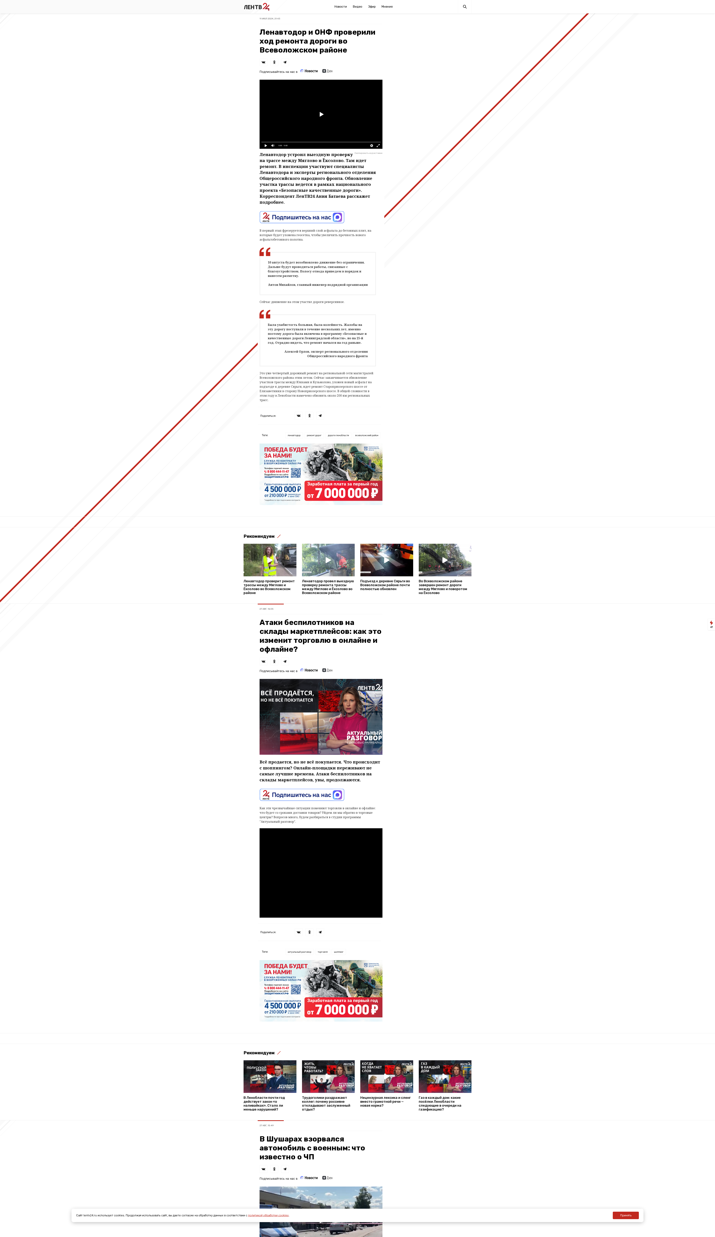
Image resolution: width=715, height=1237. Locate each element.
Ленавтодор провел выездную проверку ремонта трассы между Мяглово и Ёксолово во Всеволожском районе (328, 587)
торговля (323, 951)
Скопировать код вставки (368, 153)
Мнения (387, 6)
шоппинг (339, 951)
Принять (626, 1215)
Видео (357, 6)
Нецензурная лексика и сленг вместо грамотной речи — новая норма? (385, 1102)
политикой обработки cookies (268, 1215)
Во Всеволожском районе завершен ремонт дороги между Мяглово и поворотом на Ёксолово (443, 587)
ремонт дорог (314, 435)
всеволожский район (366, 435)
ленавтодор (294, 435)
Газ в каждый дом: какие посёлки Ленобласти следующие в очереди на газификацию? (440, 1103)
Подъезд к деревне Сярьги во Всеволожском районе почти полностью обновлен (385, 585)
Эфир (372, 6)
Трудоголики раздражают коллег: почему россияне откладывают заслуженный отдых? (326, 1103)
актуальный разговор (299, 951)
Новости (340, 6)
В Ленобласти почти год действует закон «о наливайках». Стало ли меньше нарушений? (264, 1103)
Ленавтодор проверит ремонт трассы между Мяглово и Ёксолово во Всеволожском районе (269, 587)
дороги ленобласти (338, 435)
